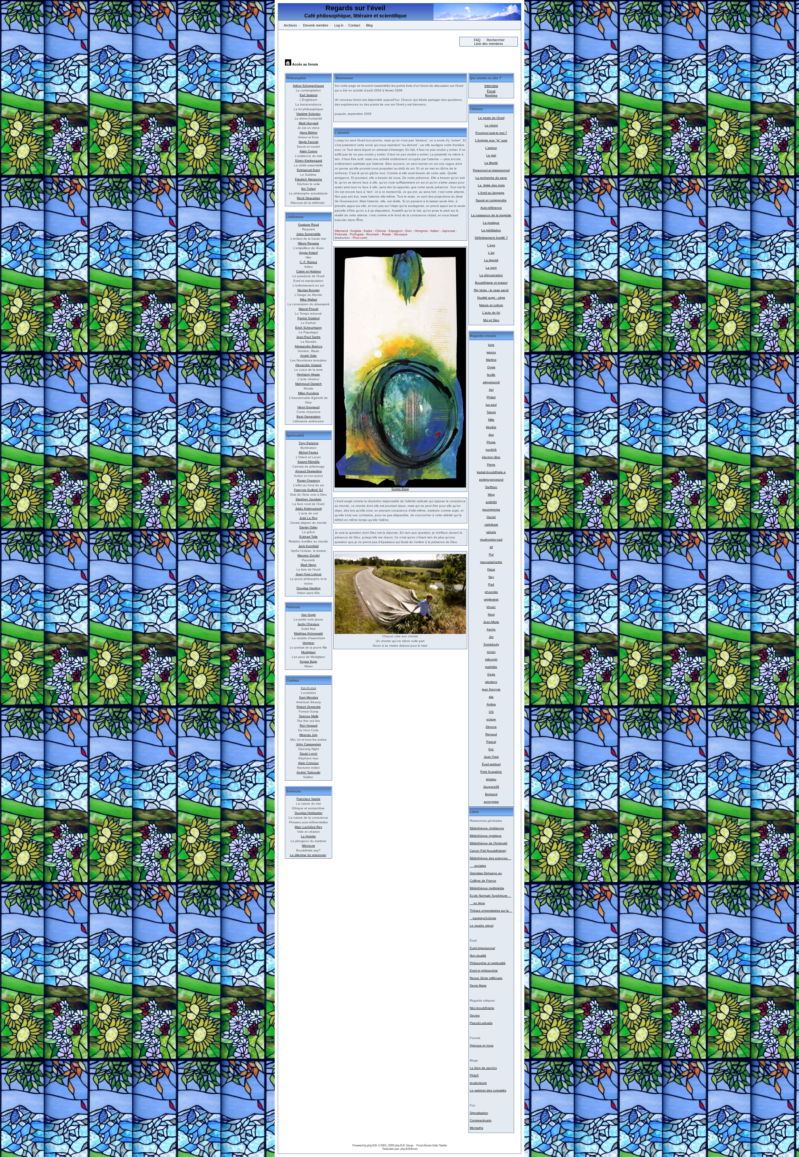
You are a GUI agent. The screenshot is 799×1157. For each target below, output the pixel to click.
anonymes (491, 801)
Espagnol (395, 231)
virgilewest (491, 599)
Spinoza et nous (481, 1045)
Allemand (341, 231)
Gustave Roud (308, 224)
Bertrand (491, 794)
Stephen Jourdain (308, 499)
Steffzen (491, 487)
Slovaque (401, 234)
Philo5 (474, 1075)
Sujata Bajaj (308, 661)
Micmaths (476, 1128)
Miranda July (308, 735)
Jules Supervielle (308, 234)
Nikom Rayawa (308, 243)
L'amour (491, 148)
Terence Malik (308, 716)
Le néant (491, 125)
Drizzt (491, 569)
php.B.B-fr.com (408, 1148)
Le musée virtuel (481, 925)
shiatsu (491, 779)
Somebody (491, 644)
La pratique (491, 222)
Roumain (372, 234)
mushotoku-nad (491, 539)
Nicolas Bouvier (308, 290)
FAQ (477, 40)
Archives (290, 25)
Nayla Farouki (308, 142)
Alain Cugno (308, 151)
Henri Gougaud (308, 407)
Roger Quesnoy (308, 480)
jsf (491, 547)
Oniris (491, 367)
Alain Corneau (308, 763)
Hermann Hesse (308, 374)
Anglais (355, 231)
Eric (491, 749)
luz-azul (491, 404)
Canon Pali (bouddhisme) (488, 850)
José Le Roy (308, 518)
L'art (491, 252)
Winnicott (308, 845)
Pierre (491, 464)
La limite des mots (491, 185)
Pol (491, 554)
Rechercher (496, 40)
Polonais (341, 234)
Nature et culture (491, 305)
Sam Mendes (308, 697)
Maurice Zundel (308, 555)
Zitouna (491, 726)
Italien (434, 231)
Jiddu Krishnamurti (308, 508)
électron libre (491, 457)
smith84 (491, 502)
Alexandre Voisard (308, 365)
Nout (491, 614)
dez (491, 434)
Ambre (491, 704)
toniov (491, 652)
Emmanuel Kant (308, 170)
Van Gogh (308, 614)
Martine (491, 359)
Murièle (491, 427)
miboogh (491, 659)
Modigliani (308, 652)
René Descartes (308, 198)
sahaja (491, 532)
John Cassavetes (308, 744)
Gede (491, 674)
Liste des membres (488, 44)
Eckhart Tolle (308, 536)
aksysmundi (491, 382)
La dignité (491, 260)
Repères (491, 95)
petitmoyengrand (491, 479)
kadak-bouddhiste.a (491, 472)
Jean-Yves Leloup (308, 574)
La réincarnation (491, 275)
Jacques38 (491, 786)
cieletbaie (491, 524)
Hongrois (421, 231)
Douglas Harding (309, 588)
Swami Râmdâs (308, 461)
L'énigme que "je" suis (491, 140)
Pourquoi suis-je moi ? (491, 133)
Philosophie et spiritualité (488, 963)
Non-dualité (478, 955)
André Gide (308, 355)
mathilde (491, 667)
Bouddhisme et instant (491, 282)
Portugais (357, 234)
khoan (491, 607)
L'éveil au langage (491, 192)
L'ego (491, 245)
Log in (338, 25)
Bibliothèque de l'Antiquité (488, 843)
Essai (491, 91)
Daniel (491, 517)
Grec (408, 231)
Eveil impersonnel (482, 948)
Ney (491, 577)
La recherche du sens (491, 177)
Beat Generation (309, 416)
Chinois (380, 231)
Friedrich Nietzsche (308, 179)
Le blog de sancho (483, 1068)
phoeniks (491, 592)
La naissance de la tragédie (491, 215)
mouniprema (491, 509)
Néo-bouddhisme (482, 1008)
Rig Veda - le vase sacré (491, 290)
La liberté (491, 162)
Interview (491, 86)
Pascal (491, 741)
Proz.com (359, 237)
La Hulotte (308, 836)
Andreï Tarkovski (308, 772)
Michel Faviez (308, 452)
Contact (354, 25)
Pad (491, 584)
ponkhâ (491, 449)
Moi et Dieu (491, 320)
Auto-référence (491, 207)
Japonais (448, 231)
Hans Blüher (308, 132)
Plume (491, 442)
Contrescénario (481, 1120)
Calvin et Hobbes (308, 271)
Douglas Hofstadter (308, 813)
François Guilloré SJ (308, 490)
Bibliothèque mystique (486, 835)
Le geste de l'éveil (491, 118)
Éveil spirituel (491, 764)
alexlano (491, 682)
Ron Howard (308, 725)
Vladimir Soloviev (308, 113)
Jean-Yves (491, 756)
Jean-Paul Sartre (308, 337)
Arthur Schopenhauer (308, 85)
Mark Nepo (308, 564)
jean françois (491, 689)
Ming (491, 494)
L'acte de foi (491, 312)
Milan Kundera (308, 393)
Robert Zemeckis (309, 706)
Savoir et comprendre (491, 200)
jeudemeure (478, 1083)
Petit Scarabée (491, 771)
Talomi (491, 412)
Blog (369, 25)
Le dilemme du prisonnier (308, 855)
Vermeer (308, 643)
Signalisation (479, 1113)
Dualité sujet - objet (491, 297)
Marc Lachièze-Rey (308, 827)
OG (491, 711)
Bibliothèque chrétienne (487, 828)
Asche (491, 629)
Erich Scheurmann (308, 327)
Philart (491, 397)
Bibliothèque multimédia (487, 888)
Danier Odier (308, 527)
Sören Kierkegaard (308, 160)
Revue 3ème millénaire (486, 978)
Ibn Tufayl (308, 188)
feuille (491, 374)
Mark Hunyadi (308, 123)
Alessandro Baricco (308, 346)
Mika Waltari (308, 299)
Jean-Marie (491, 622)
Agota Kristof (308, 252)
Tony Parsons (308, 443)
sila (491, 697)
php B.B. (372, 1145)
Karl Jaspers (308, 95)
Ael (491, 389)
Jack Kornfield (308, 546)
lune (491, 344)
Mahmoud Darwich (308, 383)
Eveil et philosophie (484, 970)
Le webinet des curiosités (488, 1090)
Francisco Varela (308, 799)
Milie (491, 419)
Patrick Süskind (308, 318)
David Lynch (308, 753)
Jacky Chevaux (308, 624)
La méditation (491, 230)
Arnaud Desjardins (308, 471)
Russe (386, 234)
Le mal (491, 155)
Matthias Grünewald (308, 633)
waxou (491, 352)
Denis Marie (478, 985)
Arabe (368, 231)
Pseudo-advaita (481, 1023)
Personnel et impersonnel (491, 170)
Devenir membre (315, 25)
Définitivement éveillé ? (491, 237)
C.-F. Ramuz (308, 262)
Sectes (475, 1015)
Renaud (491, 734)
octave (491, 719)
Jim (491, 637)
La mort (491, 267)
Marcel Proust (308, 309)
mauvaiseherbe (491, 562)
